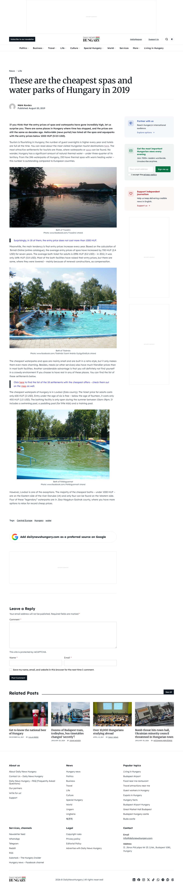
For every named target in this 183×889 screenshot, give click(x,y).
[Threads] (172, 879)
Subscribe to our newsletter (22, 39)
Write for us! (15, 793)
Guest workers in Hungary (136, 790)
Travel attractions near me (136, 785)
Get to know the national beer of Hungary (27, 731)
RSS (11, 853)
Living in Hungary (154, 48)
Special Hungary (93, 48)
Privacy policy (73, 838)
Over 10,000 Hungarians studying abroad (108, 731)
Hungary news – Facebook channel (26, 862)
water (48, 520)
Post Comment (18, 678)
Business (37, 48)
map (23, 386)
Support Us (154, 39)
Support (13, 797)
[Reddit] (167, 879)
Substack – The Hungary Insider (25, 857)
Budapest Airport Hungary (136, 804)
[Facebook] (138, 879)
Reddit (12, 848)
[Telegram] (163, 879)
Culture (74, 48)
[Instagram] (143, 879)
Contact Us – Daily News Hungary (26, 776)
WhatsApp (14, 838)
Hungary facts (130, 800)
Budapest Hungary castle (136, 814)
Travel (51, 48)
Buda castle (129, 818)
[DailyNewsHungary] (91, 39)
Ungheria (70, 814)
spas (88, 149)
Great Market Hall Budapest (137, 809)
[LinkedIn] (134, 879)
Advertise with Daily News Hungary (84, 848)
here (106, 145)
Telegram (13, 843)
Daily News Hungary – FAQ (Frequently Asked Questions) (32, 782)
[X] (148, 879)
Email (68, 657)
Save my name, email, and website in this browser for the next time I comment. (53, 669)
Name (13, 657)
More (135, 48)
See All (169, 692)
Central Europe (24, 520)
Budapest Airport (132, 776)
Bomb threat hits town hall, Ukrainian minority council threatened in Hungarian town (154, 733)
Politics (23, 48)
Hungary (38, 520)
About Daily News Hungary (22, 771)
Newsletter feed (17, 834)
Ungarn (70, 809)
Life (62, 48)
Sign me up (163, 169)
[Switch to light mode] (172, 39)
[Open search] (166, 39)
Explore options (144, 132)
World (110, 48)
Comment (15, 619)
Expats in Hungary (132, 795)
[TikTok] (153, 879)
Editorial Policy (73, 843)
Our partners (15, 788)
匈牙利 (69, 818)
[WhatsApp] (158, 879)
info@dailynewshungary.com (137, 838)
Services (124, 48)
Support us (142, 206)
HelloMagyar (136, 39)
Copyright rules (74, 834)
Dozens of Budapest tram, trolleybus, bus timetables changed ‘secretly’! (67, 733)
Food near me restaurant (135, 781)
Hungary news (73, 771)
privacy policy (149, 174)
